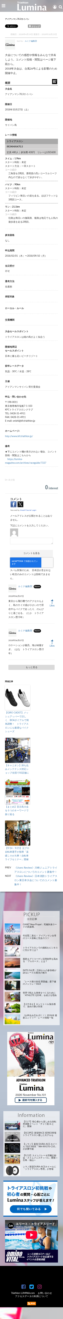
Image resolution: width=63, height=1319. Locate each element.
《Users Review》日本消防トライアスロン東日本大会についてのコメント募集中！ (35, 880)
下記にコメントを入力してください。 (30, 525)
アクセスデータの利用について (31, 1296)
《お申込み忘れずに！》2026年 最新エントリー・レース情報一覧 (40, 1016)
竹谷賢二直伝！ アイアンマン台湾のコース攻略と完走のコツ (39, 937)
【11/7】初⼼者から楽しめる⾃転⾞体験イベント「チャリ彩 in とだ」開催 (39, 1124)
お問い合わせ (45, 1293)
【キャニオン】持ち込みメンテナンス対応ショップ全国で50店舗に (17, 769)
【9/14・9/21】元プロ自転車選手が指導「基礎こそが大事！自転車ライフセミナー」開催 (17, 854)
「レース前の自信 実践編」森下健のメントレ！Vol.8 (39, 983)
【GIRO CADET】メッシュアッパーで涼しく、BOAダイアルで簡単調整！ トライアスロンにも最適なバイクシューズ (17, 722)
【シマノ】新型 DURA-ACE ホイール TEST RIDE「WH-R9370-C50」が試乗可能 (40, 1146)
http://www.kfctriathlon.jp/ (19, 436)
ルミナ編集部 (31, 41)
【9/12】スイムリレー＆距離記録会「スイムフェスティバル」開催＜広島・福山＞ (40, 1158)
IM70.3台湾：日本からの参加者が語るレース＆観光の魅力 (39, 971)
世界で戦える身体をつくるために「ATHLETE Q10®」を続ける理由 (40, 994)
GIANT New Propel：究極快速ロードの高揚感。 (40, 926)
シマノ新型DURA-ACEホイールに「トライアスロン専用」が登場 (39, 1168)
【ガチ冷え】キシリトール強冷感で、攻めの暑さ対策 (39, 1005)
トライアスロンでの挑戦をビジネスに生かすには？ (40, 949)
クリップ (36, 26)
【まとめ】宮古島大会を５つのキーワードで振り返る (17, 811)
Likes (52, 604)
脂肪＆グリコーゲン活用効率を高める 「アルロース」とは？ (40, 960)
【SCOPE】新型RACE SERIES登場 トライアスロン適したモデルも (39, 1134)
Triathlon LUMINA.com (23, 1293)
